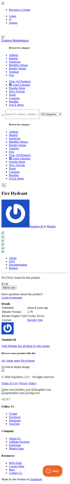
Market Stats (16, 448)
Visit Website (9, 346)
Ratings (13, 268)
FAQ (12, 261)
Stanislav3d (36, 226)
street (17, 360)
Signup (13, 22)
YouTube (14, 423)
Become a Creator (19, 9)
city (3, 360)
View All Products (20, 81)
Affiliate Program (19, 441)
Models (51, 226)
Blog (12, 469)
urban (10, 360)
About (12, 258)
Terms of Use (9, 383)
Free (11, 75)
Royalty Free (35, 320)
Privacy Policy (28, 383)
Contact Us (15, 473)
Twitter (13, 413)
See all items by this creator (34, 346)
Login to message (11, 297)
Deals (12, 94)
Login (12, 16)
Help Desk (15, 463)
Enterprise (15, 445)
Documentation (18, 264)
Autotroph (36, 479)
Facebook (15, 417)
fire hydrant (28, 360)
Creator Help (16, 466)
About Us (15, 438)
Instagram (15, 420)
